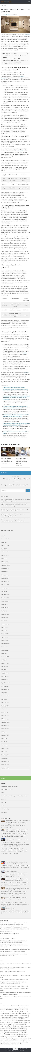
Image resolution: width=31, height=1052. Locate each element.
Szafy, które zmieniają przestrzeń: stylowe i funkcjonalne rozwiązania (6, 460)
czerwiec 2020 (5, 696)
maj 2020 (4, 699)
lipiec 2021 (4, 653)
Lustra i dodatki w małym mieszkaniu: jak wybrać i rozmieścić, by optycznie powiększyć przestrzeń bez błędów (14, 899)
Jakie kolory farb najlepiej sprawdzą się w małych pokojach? (15, 60)
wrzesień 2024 (5, 581)
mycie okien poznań (23, 1017)
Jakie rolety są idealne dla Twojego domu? (9, 933)
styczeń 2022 (5, 633)
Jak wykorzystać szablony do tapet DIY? (11, 58)
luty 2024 (4, 591)
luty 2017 (4, 751)
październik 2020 (6, 683)
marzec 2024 (5, 588)
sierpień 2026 (5, 539)
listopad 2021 (5, 640)
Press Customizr (22, 1050)
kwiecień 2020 (5, 702)
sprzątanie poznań (24, 1038)
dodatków (26, 372)
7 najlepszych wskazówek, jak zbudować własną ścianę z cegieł (14, 986)
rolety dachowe (4, 1024)
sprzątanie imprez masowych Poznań (19, 1034)
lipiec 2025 (4, 571)
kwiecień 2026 (5, 552)
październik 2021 (6, 643)
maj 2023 (4, 611)
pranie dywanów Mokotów (19, 1019)
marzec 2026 (5, 555)
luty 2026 (4, 558)
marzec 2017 (5, 748)
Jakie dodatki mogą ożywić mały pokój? (11, 63)
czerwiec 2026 (5, 545)
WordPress (12, 1050)
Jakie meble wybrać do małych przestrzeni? (12, 62)
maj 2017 (4, 741)
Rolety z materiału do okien (6, 931)
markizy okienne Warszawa (10, 1015)
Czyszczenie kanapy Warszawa (20, 1006)
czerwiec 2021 (5, 656)
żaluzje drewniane (16, 1042)
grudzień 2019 (5, 715)
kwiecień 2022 (5, 624)
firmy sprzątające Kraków (18, 1013)
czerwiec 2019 (5, 735)
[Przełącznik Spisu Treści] (26, 54)
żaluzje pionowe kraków (17, 1043)
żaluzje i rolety (5, 805)
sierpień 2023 (5, 601)
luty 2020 (4, 709)
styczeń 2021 (5, 673)
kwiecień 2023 (5, 614)
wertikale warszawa (6, 1042)
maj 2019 (4, 738)
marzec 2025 (5, 575)
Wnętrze (3, 5)
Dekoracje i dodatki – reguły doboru (10, 786)
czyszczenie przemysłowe (14, 1010)
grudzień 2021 (5, 637)
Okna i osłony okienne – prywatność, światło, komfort (14, 796)
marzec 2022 (5, 627)
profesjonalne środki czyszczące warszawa (17, 1022)
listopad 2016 (5, 758)
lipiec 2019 (4, 732)
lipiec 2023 (4, 604)
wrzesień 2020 (5, 686)
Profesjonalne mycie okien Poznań (7, 1020)
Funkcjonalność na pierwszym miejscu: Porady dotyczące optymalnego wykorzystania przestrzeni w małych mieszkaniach (16, 397)
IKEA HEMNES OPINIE (10, 908)
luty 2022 (4, 630)
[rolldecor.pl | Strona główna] (8, 2)
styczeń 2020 (5, 712)
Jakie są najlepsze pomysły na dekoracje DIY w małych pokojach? (14, 56)
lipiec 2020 (4, 692)
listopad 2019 (5, 719)
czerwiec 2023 (5, 607)
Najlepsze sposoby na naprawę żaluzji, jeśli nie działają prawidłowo (15, 949)
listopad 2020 (5, 679)
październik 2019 (6, 722)
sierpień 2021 (5, 650)
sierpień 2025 (5, 568)
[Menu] (29, 2)
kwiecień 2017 (5, 745)
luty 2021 (4, 669)
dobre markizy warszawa (19, 1012)
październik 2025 (6, 565)
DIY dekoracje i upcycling (7, 789)
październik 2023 (6, 594)
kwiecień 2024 (5, 584)
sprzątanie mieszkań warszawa (7, 1036)
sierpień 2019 (5, 728)
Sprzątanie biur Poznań (14, 1032)
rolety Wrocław (10, 1028)
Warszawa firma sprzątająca (21, 1040)
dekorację (27, 34)
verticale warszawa (9, 1040)
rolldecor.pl (7, 14)
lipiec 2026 (4, 542)
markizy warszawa (20, 1015)
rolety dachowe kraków (15, 1024)
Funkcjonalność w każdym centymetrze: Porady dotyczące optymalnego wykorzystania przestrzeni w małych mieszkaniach (15, 389)
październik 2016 (6, 761)
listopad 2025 (5, 562)
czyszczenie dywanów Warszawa (5, 1006)
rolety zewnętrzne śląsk (9, 1030)
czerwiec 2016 (5, 768)
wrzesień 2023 (5, 598)
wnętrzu (25, 353)
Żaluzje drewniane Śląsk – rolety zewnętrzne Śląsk (12, 848)
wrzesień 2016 (5, 764)
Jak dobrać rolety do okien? (11, 871)
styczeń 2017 (5, 755)
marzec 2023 (5, 617)
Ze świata (4, 812)
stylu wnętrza (20, 150)
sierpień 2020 (5, 689)
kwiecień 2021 (5, 663)
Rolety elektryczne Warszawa (18, 1026)
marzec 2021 (5, 666)
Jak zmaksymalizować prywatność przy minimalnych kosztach (14, 979)
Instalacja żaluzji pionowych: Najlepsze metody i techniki (12, 951)
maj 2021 (4, 660)
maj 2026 (4, 548)
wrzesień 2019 (5, 725)
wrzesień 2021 (5, 647)
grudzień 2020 (5, 676)
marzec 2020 (5, 705)
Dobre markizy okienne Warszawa (7, 938)
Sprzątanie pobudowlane (13, 1038)
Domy (3, 792)
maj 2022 (4, 620)
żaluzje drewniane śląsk (7, 1043)
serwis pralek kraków (16, 1030)
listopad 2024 (5, 578)
